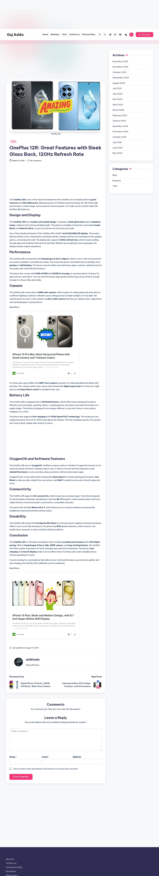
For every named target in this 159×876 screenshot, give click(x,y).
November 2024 (120, 131)
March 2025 (118, 110)
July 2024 (117, 142)
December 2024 (120, 126)
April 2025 (118, 104)
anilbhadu (33, 659)
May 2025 (117, 99)
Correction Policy (14, 867)
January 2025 (119, 120)
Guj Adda (15, 34)
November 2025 (120, 67)
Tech (13, 141)
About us (10, 859)
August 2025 (119, 83)
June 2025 (118, 94)
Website (77, 757)
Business (117, 180)
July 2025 (117, 88)
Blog (115, 175)
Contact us (11, 863)
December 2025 (120, 61)
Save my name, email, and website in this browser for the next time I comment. (46, 769)
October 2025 (119, 72)
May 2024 (117, 153)
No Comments (36, 161)
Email (45, 757)
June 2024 (118, 147)
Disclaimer (11, 871)
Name (13, 757)
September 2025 (121, 77)
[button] (144, 34)
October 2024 (119, 137)
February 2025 (120, 115)
